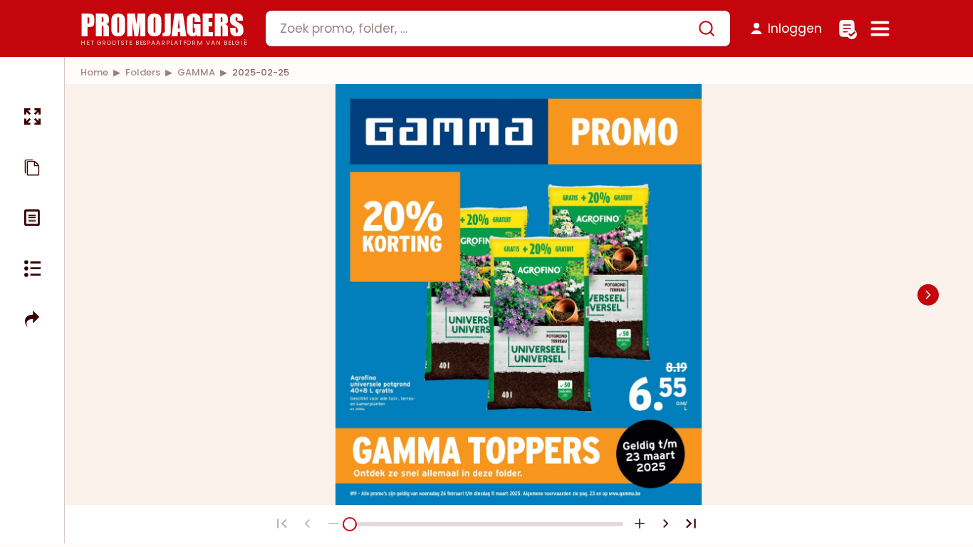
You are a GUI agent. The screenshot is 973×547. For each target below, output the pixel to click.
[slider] (350, 524)
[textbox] (486, 28)
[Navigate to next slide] (928, 295)
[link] (94, 72)
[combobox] (498, 28)
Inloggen (795, 28)
